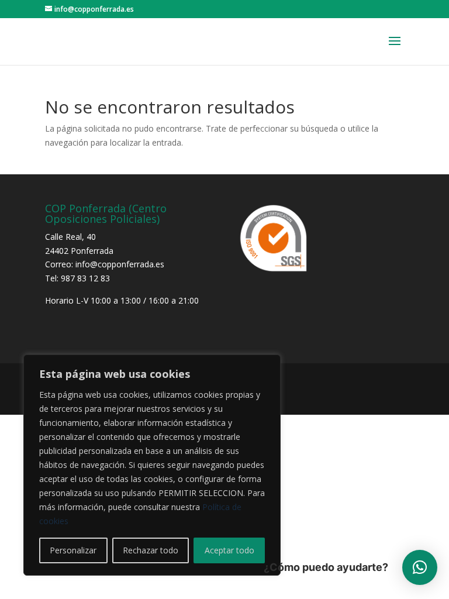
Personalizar (73, 550)
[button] (419, 567)
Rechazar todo (150, 550)
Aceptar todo (229, 550)
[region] (152, 465)
